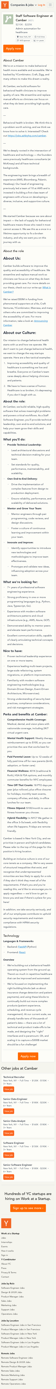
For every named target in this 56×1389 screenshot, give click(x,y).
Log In (41, 4)
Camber (21, 20)
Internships (6, 1242)
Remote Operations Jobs (13, 1383)
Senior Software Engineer (17, 1165)
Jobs (3, 1237)
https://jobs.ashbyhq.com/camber (27, 135)
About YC (6, 1263)
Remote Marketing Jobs (13, 1375)
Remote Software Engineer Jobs (17, 1357)
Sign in (4, 1255)
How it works (7, 1250)
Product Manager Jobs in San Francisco (20, 1329)
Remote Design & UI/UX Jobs (15, 1362)
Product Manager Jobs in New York (18, 1338)
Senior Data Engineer (15, 1099)
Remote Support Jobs (12, 1379)
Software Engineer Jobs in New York (19, 1333)
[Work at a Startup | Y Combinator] (6, 1223)
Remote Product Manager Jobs (16, 1366)
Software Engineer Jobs (13, 1287)
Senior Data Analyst (14, 1121)
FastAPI (22, 946)
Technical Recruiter (14, 1077)
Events (4, 1246)
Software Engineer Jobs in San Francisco (21, 1325)
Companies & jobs (22, 5)
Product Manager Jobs (12, 1296)
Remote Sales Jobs (10, 1370)
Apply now (13, 48)
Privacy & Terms (8, 1272)
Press (3, 1268)
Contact (5, 1276)
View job (9, 1089)
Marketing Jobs (8, 1305)
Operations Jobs (9, 1313)
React (22, 952)
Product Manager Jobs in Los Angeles (20, 1346)
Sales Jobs (6, 1300)
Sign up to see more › (28, 1208)
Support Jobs (8, 1309)
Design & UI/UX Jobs (11, 1292)
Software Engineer (13, 1143)
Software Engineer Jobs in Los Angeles (20, 1342)
